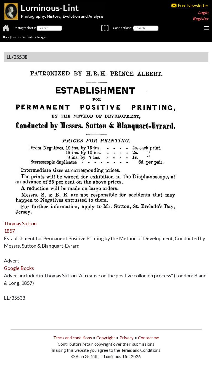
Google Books (19, 268)
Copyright (105, 337)
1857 (9, 231)
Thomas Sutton (20, 223)
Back (6, 37)
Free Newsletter (193, 5)
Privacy (127, 337)
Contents (27, 37)
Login (203, 12)
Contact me (148, 337)
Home (15, 37)
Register (200, 18)
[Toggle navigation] (206, 28)
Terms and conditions (72, 337)
